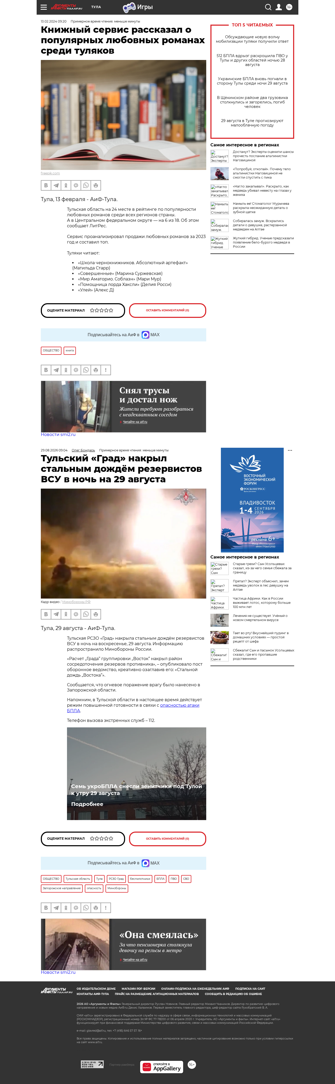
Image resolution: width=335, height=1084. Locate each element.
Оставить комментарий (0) (167, 310)
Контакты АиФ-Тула (93, 994)
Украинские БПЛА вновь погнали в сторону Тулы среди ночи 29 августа (252, 81)
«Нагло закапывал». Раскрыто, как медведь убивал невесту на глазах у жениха (262, 190)
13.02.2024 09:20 (53, 21)
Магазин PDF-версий (138, 989)
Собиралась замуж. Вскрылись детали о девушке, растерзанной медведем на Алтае (260, 225)
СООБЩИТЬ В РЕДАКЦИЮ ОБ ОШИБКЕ (233, 994)
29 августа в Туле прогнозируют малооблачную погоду (252, 123)
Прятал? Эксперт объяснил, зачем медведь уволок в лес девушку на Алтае (261, 585)
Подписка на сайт (250, 989)
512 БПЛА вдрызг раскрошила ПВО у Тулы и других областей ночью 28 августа (252, 60)
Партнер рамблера (121, 1064)
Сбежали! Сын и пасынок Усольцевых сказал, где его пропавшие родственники (263, 654)
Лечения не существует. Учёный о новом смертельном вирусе (260, 618)
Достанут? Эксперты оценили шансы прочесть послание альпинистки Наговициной (263, 156)
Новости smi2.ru (58, 434)
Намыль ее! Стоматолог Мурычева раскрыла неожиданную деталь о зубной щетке (261, 208)
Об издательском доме (96, 989)
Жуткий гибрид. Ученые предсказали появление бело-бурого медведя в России (263, 242)
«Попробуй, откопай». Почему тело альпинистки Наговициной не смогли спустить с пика (262, 173)
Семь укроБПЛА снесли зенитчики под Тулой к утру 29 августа (136, 789)
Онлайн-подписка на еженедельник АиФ (195, 989)
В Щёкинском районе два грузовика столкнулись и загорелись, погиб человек (252, 102)
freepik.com (50, 173)
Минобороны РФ (76, 602)
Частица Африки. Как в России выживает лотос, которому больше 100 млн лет (262, 602)
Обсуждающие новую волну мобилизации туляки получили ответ (252, 39)
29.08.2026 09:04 (54, 450)
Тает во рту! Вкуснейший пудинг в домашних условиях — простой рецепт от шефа (261, 637)
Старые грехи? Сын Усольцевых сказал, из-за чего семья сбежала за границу (262, 568)
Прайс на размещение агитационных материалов (157, 994)
